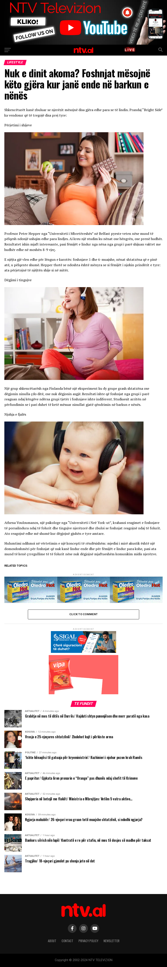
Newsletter (111, 940)
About (52, 940)
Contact (67, 940)
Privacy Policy (88, 940)
